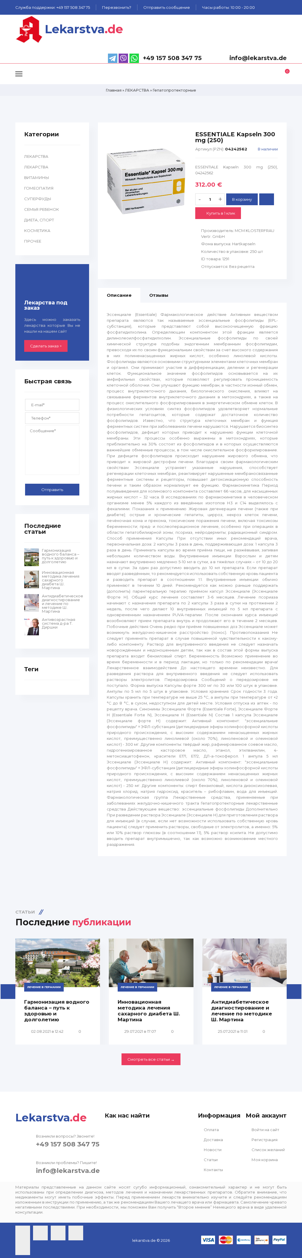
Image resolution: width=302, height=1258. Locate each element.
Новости (212, 1149)
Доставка (213, 1139)
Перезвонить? (116, 7)
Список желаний (268, 1149)
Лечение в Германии (44, 987)
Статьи (210, 1159)
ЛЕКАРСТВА (36, 156)
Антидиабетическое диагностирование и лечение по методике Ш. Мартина (61, 603)
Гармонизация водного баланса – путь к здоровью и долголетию (60, 556)
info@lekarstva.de (68, 1171)
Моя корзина (264, 1159)
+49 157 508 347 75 (67, 1144)
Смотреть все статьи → (151, 1059)
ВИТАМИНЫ (36, 177)
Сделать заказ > (46, 346)
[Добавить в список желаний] (266, 199)
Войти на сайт (265, 1129)
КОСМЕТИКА (37, 230)
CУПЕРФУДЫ (37, 198)
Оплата (211, 1129)
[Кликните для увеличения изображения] (146, 181)
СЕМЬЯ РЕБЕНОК (41, 209)
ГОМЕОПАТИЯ (39, 188)
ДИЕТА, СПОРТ (39, 220)
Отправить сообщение (166, 7)
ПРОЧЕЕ (32, 241)
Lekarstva (84, 29)
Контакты (213, 1169)
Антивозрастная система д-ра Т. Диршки (58, 623)
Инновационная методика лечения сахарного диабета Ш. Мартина (60, 580)
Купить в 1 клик (220, 213)
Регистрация (264, 1139)
